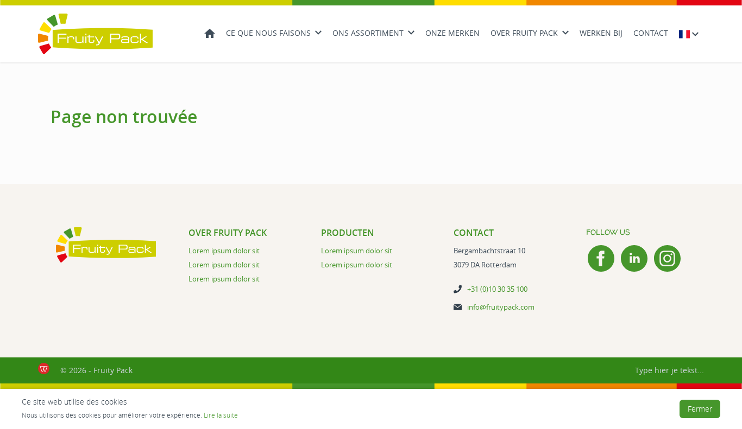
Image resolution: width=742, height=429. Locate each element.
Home (209, 32)
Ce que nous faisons (268, 33)
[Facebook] (601, 258)
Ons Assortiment (368, 33)
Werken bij (601, 33)
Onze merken (452, 33)
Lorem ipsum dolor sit (224, 250)
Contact (650, 33)
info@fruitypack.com (501, 307)
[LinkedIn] (634, 258)
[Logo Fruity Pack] (95, 34)
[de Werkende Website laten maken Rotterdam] (43, 368)
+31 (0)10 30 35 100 (497, 289)
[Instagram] (667, 258)
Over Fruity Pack (524, 33)
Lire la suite (221, 415)
